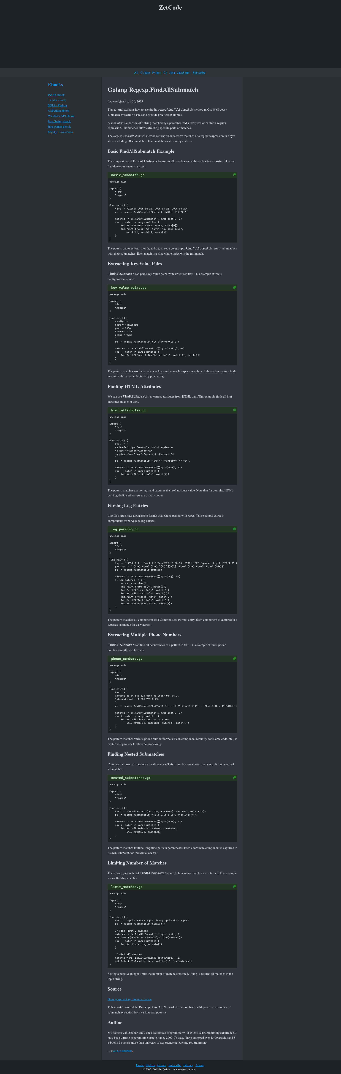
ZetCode (170, 7)
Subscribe (199, 72)
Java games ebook (59, 126)
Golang (145, 72)
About (200, 1065)
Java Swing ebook (59, 121)
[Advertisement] (170, 41)
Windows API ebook (61, 116)
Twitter (150, 1065)
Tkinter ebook (57, 100)
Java (172, 72)
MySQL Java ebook (60, 132)
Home (140, 1065)
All (136, 72)
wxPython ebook (58, 110)
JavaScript (183, 72)
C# (165, 72)
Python (156, 72)
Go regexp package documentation (130, 999)
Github (161, 1065)
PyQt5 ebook (56, 95)
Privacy (188, 1065)
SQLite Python (57, 105)
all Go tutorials (122, 1050)
